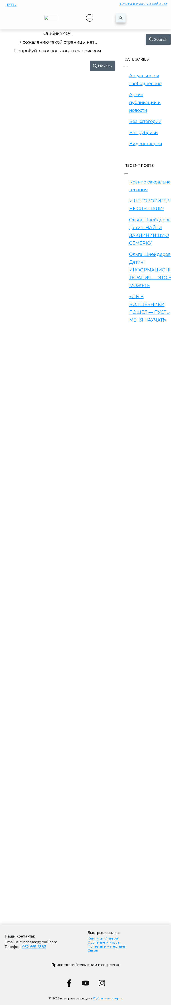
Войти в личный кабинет (143, 4)
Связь (93, 950)
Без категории (145, 121)
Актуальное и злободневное (145, 79)
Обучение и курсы (104, 942)
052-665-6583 (34, 947)
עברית (11, 4)
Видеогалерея (145, 143)
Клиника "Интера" (103, 938)
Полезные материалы (107, 946)
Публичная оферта (107, 998)
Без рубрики (143, 132)
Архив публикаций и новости (145, 102)
